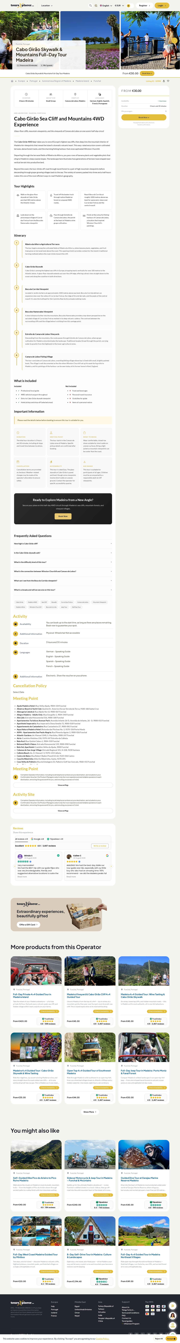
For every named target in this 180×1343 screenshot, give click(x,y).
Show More (89, 1112)
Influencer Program (131, 1324)
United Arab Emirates (83, 1309)
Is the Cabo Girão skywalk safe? (63, 553)
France (54, 1316)
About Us (125, 1307)
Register (143, 5)
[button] (37, 839)
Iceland (54, 1312)
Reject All (159, 1338)
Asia (100, 1302)
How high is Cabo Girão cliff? (63, 543)
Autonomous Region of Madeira (56, 81)
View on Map (63, 785)
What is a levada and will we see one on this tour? (63, 590)
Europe (21, 81)
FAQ (123, 1315)
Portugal (33, 81)
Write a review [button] (100, 846)
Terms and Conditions (130, 1313)
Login (160, 5)
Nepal (77, 1316)
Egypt (77, 1306)
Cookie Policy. (102, 1338)
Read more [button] (25, 877)
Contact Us (126, 1318)
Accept (170, 1338)
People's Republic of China (106, 1319)
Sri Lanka (101, 1312)
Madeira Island (82, 81)
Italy (53, 1306)
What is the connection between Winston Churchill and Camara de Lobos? (63, 571)
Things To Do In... (128, 1310)
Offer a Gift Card (27, 924)
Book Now (63, 516)
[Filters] (172, 1306)
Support (126, 1302)
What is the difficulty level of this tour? (63, 562)
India (100, 1315)
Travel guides (127, 1321)
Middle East (80, 1302)
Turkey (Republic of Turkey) (106, 1307)
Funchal (97, 81)
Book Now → (147, 73)
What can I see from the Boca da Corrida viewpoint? (63, 581)
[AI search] (96, 5)
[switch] (130, 5)
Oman (77, 1312)
